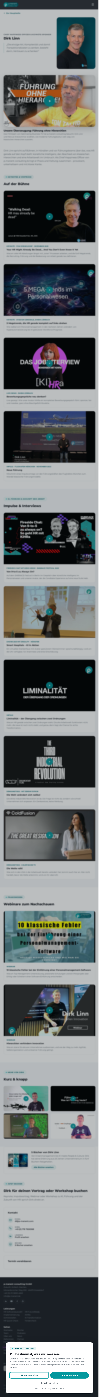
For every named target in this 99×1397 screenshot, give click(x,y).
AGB (62, 1389)
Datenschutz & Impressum (46, 1389)
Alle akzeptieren (69, 1375)
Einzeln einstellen (49, 1383)
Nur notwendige (29, 1375)
